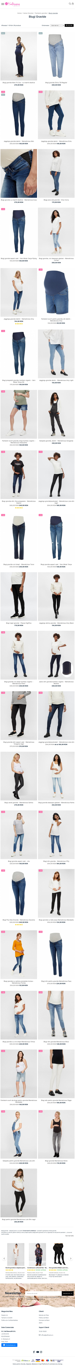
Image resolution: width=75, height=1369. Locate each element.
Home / (20, 13)
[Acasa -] (12, 4)
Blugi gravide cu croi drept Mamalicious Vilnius (19, 1042)
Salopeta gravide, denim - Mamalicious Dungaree (56, 441)
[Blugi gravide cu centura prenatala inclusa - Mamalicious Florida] (18, 954)
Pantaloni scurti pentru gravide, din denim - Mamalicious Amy (56, 320)
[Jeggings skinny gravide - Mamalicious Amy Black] (56, 596)
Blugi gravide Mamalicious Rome (56, 1161)
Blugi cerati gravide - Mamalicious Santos (18, 802)
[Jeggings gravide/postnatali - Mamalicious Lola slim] (56, 715)
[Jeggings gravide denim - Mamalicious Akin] (18, 114)
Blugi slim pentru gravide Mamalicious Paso (56, 981)
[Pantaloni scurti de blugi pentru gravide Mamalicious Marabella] (18, 1073)
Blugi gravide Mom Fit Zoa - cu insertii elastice (19, 82)
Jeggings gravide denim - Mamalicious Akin (19, 141)
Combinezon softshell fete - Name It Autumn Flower (43, 1267)
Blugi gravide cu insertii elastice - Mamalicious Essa (19, 200)
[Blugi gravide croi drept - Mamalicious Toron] (18, 538)
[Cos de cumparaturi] (73, 4)
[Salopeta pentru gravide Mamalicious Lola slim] (18, 1134)
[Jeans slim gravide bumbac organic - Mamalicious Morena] (56, 655)
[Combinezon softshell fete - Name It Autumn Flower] (37, 1254)
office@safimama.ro (47, 1335)
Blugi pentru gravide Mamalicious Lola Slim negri (19, 1219)
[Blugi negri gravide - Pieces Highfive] (18, 596)
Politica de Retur (44, 1317)
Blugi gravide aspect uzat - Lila (19, 861)
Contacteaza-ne (11, 1345)
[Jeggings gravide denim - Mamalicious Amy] (18, 292)
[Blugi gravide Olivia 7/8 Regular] (56, 56)
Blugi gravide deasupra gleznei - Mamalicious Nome (56, 802)
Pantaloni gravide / (41, 13)
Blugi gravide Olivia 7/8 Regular (56, 82)
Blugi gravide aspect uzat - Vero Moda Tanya (56, 564)
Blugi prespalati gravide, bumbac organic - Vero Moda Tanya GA (18, 381)
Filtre (69, 25)
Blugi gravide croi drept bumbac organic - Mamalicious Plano (18, 682)
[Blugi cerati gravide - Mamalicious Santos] (18, 776)
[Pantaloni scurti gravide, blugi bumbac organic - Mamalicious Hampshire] (18, 414)
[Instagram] (41, 1352)
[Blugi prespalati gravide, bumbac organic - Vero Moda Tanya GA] (18, 353)
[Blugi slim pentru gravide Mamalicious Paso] (56, 954)
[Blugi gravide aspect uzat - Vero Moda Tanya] (56, 538)
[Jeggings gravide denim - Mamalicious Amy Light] (56, 353)
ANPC (40, 1323)
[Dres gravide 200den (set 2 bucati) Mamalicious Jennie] (59, 1254)
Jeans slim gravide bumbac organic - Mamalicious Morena (56, 682)
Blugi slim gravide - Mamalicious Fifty (56, 861)
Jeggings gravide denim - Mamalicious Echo (56, 141)
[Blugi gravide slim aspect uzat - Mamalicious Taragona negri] (18, 715)
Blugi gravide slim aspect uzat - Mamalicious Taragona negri (18, 743)
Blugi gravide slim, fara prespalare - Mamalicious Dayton (19, 502)
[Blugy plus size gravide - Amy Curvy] (56, 173)
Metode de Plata (44, 1315)
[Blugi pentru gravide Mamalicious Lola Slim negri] (18, 1193)
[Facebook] (34, 1352)
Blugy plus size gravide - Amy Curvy (56, 200)
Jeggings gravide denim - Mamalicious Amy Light (56, 380)
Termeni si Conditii (6, 1317)
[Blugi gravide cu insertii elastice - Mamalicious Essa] (18, 173)
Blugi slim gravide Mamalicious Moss (56, 1042)
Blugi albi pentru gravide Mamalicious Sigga (56, 1100)
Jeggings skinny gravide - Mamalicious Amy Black (56, 623)
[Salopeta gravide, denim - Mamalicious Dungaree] (56, 414)
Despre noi (4, 1315)
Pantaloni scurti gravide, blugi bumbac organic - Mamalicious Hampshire (18, 442)
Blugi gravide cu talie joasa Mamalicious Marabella (56, 920)
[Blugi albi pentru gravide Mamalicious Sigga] (56, 1073)
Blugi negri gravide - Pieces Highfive (18, 623)
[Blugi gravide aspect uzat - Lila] (18, 834)
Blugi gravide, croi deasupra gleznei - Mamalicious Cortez (56, 259)
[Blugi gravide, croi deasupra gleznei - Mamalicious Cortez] (56, 232)
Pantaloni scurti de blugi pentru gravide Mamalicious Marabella (19, 1101)
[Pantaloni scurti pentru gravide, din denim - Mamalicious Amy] (56, 292)
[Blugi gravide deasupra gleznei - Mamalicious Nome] (56, 776)
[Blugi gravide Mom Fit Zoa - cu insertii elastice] (18, 56)
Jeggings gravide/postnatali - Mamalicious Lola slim (56, 742)
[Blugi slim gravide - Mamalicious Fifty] (56, 834)
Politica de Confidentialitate (35, 1299)
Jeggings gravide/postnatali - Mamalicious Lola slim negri (56, 502)
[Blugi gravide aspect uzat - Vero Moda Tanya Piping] (18, 232)
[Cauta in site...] (70, 4)
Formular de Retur (44, 1320)
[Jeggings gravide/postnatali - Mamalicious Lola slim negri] (56, 474)
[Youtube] (37, 1352)
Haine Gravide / (28, 13)
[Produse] (3, 4)
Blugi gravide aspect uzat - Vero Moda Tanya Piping (19, 258)
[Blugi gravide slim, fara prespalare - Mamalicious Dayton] (18, 474)
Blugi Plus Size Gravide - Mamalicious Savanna (19, 920)
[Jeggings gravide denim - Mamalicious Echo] (56, 114)
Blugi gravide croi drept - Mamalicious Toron (18, 564)
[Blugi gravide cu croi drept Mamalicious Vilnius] (18, 1015)
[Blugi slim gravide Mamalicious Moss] (56, 1015)
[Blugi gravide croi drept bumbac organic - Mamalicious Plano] (18, 655)
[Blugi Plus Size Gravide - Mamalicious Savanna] (18, 893)
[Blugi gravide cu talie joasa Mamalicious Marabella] (56, 893)
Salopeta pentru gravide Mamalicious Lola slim (19, 1161)
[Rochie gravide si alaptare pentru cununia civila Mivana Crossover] (16, 1254)
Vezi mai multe (69, 1235)
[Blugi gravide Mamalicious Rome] (56, 1134)
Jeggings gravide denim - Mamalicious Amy (19, 319)
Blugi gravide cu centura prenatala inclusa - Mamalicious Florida (19, 982)
